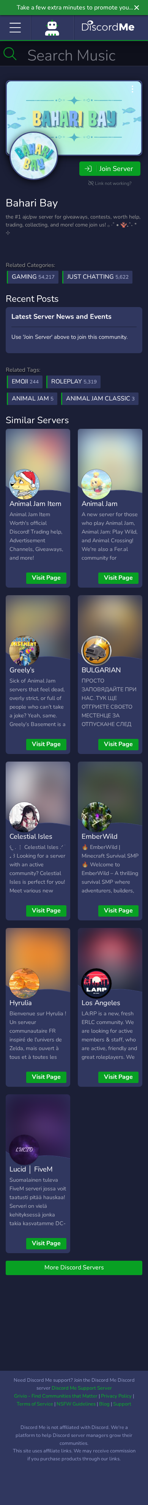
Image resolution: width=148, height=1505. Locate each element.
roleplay (74, 381)
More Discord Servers (74, 1267)
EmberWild (100, 836)
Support (122, 1404)
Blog (104, 1404)
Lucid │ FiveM (31, 1169)
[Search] (10, 53)
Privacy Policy (116, 1396)
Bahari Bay (32, 203)
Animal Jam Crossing (100, 509)
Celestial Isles (30, 836)
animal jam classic (100, 398)
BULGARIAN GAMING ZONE (106, 675)
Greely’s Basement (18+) (34, 675)
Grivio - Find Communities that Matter (56, 1396)
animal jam (33, 398)
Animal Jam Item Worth (35, 509)
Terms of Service (35, 1404)
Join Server (116, 168)
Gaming (33, 277)
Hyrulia (20, 1002)
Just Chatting (98, 277)
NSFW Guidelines (76, 1404)
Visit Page (46, 578)
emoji (25, 381)
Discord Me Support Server (82, 1388)
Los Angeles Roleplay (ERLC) (107, 1008)
